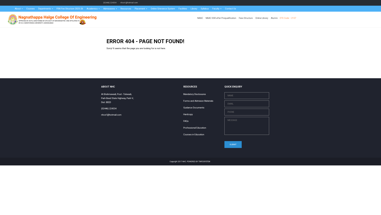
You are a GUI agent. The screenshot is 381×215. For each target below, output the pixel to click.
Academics (92, 8)
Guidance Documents (193, 107)
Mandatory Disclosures (194, 94)
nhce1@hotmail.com (129, 3)
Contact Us (230, 8)
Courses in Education (193, 134)
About (18, 8)
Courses (30, 8)
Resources (126, 8)
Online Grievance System (163, 8)
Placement (140, 8)
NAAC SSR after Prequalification (221, 18)
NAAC (200, 18)
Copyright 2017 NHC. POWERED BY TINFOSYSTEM (189, 162)
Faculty (216, 8)
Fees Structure (246, 18)
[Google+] (274, 3)
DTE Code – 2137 (288, 18)
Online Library (261, 18)
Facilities (183, 8)
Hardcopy (188, 114)
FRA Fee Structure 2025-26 (70, 8)
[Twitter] (271, 3)
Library (194, 8)
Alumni (274, 18)
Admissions (109, 8)
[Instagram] (279, 3)
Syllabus (205, 8)
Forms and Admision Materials (198, 101)
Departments (44, 8)
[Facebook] (269, 3)
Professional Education (194, 127)
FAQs (186, 121)
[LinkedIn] (276, 3)
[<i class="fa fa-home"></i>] (10, 9)
